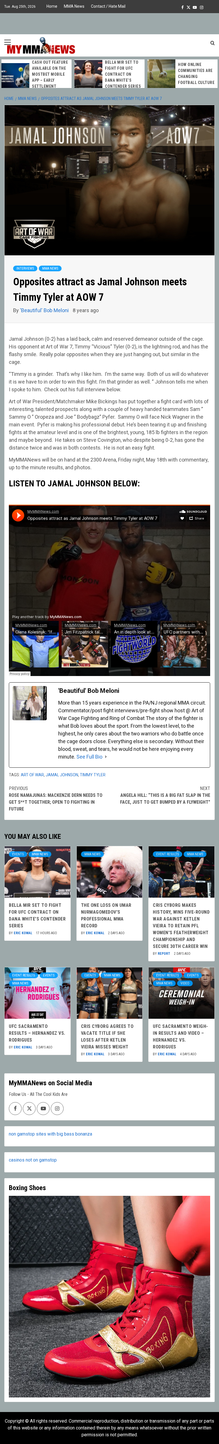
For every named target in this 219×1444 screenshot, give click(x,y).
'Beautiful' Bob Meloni (45, 310)
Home (51, 6)
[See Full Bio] (105, 757)
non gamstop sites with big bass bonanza (50, 1134)
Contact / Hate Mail (108, 6)
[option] (36, 77)
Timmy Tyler (93, 775)
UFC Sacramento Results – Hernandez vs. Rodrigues (37, 1033)
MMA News (74, 6)
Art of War (32, 775)
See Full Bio (89, 757)
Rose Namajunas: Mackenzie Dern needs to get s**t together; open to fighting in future (55, 799)
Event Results (167, 854)
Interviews (25, 268)
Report (164, 954)
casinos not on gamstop (33, 1160)
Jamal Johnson (62, 775)
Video (185, 983)
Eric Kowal (23, 933)
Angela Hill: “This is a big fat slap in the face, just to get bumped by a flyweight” (165, 795)
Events (18, 854)
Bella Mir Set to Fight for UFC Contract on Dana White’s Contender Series (123, 74)
